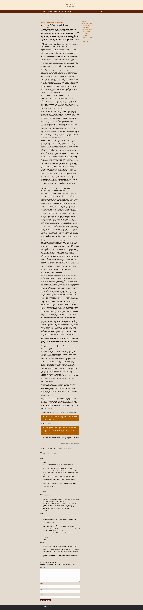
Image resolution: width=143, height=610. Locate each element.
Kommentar (42, 567)
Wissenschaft (85, 41)
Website (41, 594)
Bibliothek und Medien (87, 37)
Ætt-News (84, 21)
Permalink (56, 453)
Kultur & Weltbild (86, 31)
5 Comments (50, 27)
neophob (69, 364)
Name (41, 583)
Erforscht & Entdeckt (87, 33)
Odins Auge (50, 11)
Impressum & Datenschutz (67, 11)
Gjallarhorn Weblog (53, 22)
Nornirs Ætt (71, 3)
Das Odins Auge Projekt (44, 22)
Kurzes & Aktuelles (85, 39)
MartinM (42, 494)
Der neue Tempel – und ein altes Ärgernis (70, 443)
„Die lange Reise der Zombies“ (47, 443)
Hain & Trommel (86, 35)
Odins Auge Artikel (60, 22)
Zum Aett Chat (57, 11)
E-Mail (41, 589)
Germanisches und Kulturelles (88, 29)
